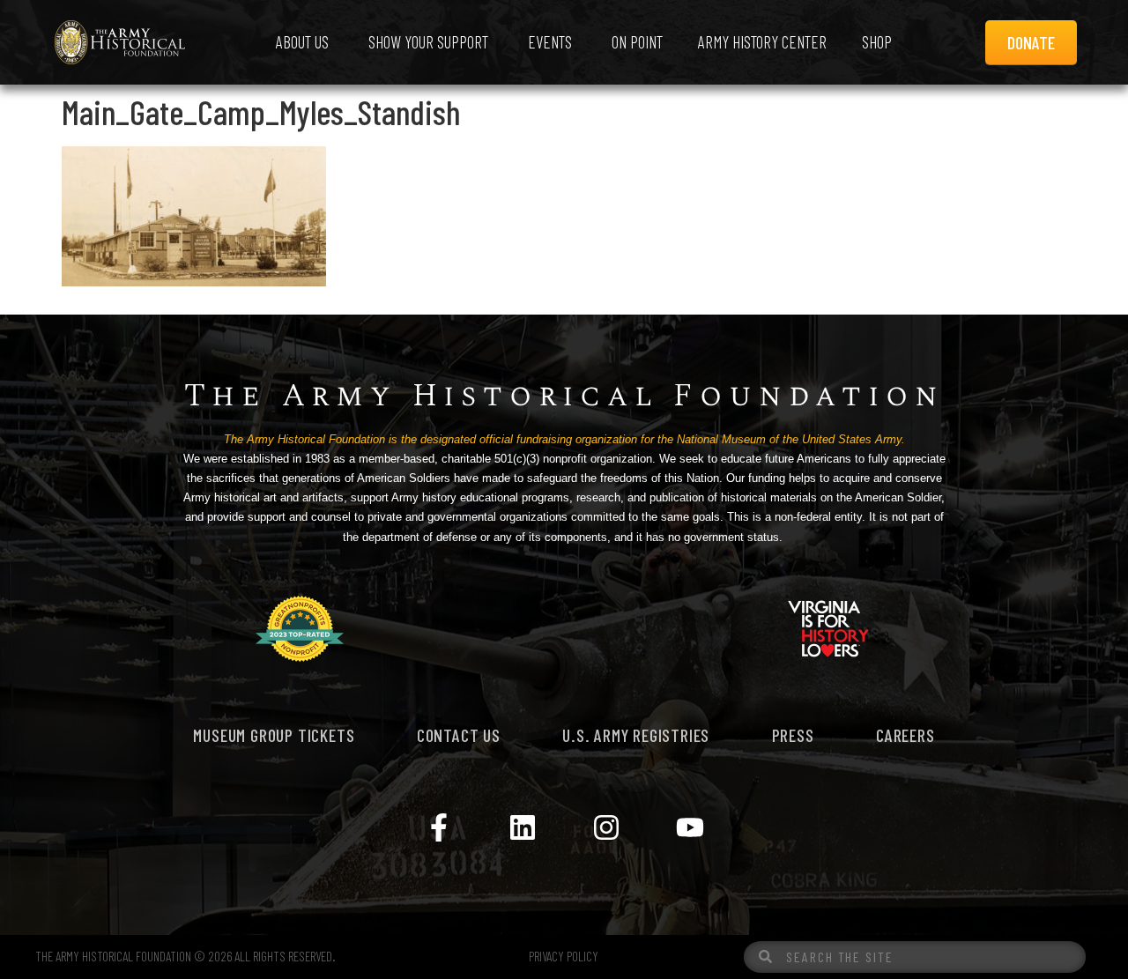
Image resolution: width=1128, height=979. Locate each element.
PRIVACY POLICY (563, 956)
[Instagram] (606, 827)
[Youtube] (690, 827)
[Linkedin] (522, 827)
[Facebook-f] (439, 827)
